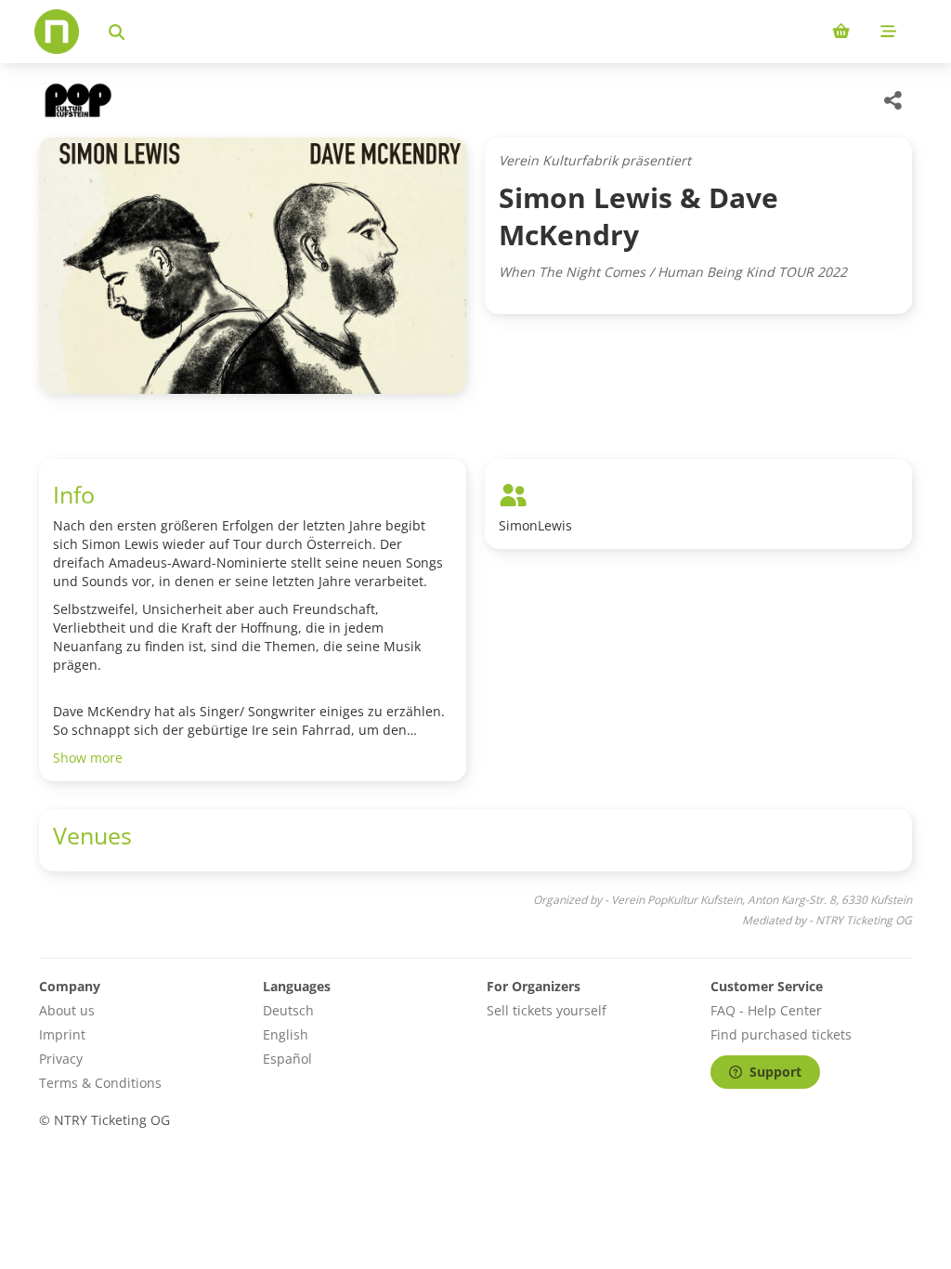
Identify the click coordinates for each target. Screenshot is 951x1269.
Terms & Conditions (100, 1083)
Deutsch (288, 1010)
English (285, 1034)
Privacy (61, 1058)
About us (67, 1010)
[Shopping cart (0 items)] (841, 31)
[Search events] (116, 31)
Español (287, 1058)
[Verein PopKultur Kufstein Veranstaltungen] (75, 100)
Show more (88, 757)
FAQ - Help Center (766, 1010)
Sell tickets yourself (546, 1010)
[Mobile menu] (888, 31)
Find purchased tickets (781, 1034)
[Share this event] (893, 100)
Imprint (62, 1034)
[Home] (56, 31)
